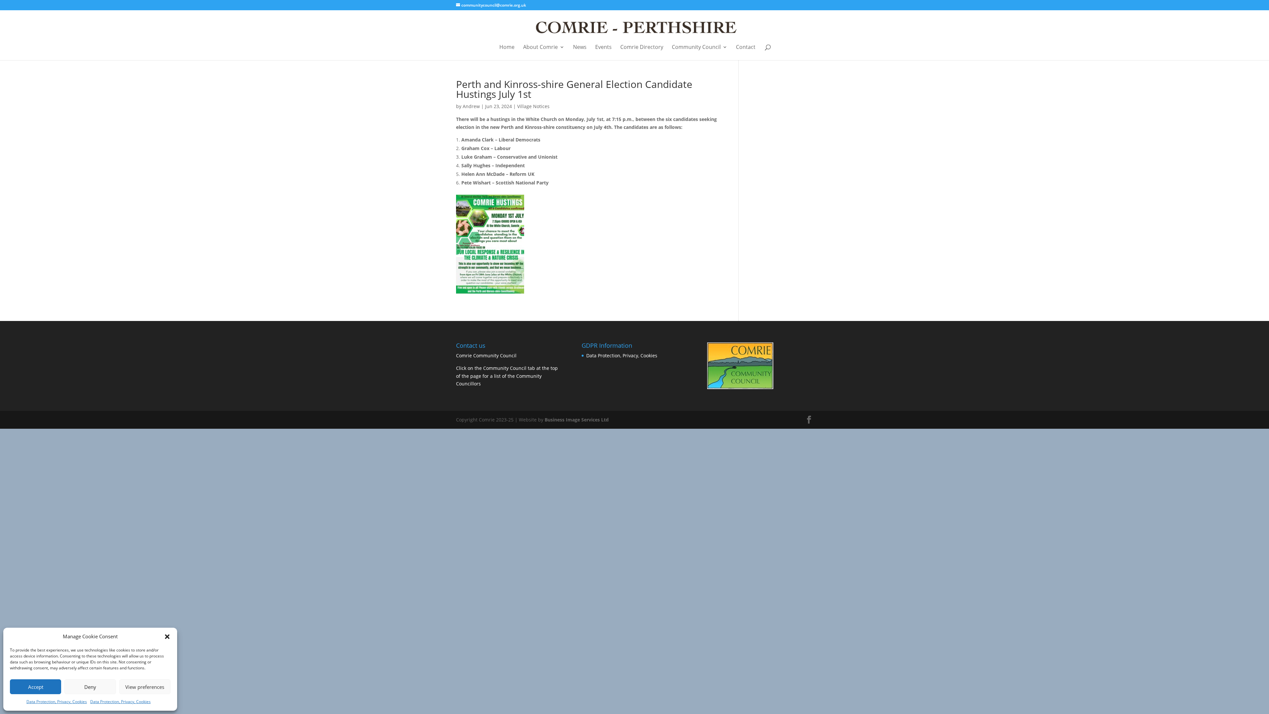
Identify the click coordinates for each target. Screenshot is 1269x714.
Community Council (696, 47)
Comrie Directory (641, 47)
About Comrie (540, 47)
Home (507, 47)
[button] (167, 636)
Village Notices (533, 106)
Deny (90, 687)
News (580, 47)
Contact (745, 47)
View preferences (144, 687)
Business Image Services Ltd (577, 419)
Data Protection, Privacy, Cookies (56, 701)
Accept (35, 687)
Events (603, 47)
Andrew (471, 106)
